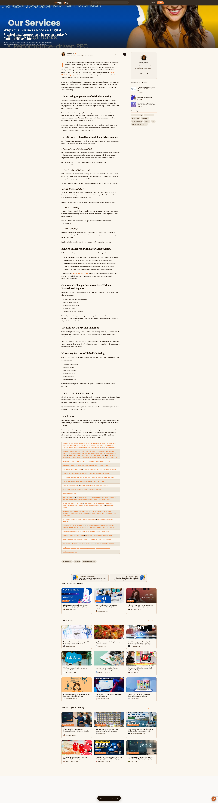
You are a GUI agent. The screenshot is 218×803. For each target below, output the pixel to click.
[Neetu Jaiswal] (63, 54)
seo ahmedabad (92, 477)
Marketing (77, 561)
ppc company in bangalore (88, 540)
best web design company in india (85, 544)
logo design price (104, 531)
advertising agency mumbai (71, 485)
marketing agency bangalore (71, 548)
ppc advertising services (87, 485)
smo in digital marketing (73, 499)
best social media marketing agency (73, 535)
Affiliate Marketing (137, 121)
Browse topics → (152, 620)
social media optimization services (88, 531)
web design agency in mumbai (81, 481)
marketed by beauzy (99, 455)
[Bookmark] (113, 798)
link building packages (95, 489)
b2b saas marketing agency (108, 469)
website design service (92, 443)
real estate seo (67, 481)
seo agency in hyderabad (103, 540)
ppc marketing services (109, 447)
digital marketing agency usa (71, 465)
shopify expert (67, 504)
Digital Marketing (11, 7)
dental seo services (93, 453)
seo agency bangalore (106, 443)
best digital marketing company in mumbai (101, 527)
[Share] (118, 798)
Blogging (147, 121)
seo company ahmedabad (87, 548)
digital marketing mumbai (73, 447)
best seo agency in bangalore (104, 513)
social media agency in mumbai (89, 499)
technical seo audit (83, 451)
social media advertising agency (90, 473)
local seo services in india (83, 497)
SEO (153, 121)
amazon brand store (69, 544)
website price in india (74, 455)
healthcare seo (104, 473)
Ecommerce (145, 118)
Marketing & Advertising (89, 561)
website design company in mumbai (91, 447)
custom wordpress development (77, 453)
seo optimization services (98, 497)
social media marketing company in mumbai (75, 489)
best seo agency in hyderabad (72, 473)
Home (3, 7)
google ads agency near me (80, 445)
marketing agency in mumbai (71, 540)
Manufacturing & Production (139, 124)
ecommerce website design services (74, 461)
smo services (88, 535)
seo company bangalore (103, 548)
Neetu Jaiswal (70, 53)
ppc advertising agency (96, 451)
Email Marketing (149, 115)
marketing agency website (96, 445)
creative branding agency (70, 493)
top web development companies (93, 511)
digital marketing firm (69, 497)
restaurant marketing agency (91, 469)
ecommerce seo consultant (80, 527)
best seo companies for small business (97, 525)
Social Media (135, 118)
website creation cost (110, 457)
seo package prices (72, 457)
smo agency (100, 519)
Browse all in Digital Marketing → (148, 708)
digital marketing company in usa (72, 469)
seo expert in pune (104, 461)
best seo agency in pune (70, 552)
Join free (160, 2)
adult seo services (68, 443)
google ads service (77, 504)
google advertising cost (70, 451)
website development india (106, 477)
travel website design (81, 513)
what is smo (92, 513)
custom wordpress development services (75, 477)
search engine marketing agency (105, 544)
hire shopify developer (91, 461)
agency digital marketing (87, 465)
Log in (153, 2)
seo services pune (83, 457)
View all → (154, 584)
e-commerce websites (101, 485)
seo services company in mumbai (72, 519)
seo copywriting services (97, 457)
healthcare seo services (91, 504)
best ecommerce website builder (73, 511)
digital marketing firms (101, 465)
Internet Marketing (137, 115)
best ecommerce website (75, 505)
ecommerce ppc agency (91, 505)
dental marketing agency (70, 531)
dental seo (102, 505)
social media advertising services (102, 535)
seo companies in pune (97, 481)
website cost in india (87, 455)
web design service (79, 443)
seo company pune (104, 499)
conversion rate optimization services (74, 525)
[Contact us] (213, 798)
